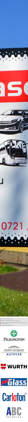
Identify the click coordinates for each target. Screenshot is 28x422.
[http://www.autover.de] (14, 351)
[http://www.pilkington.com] (14, 336)
